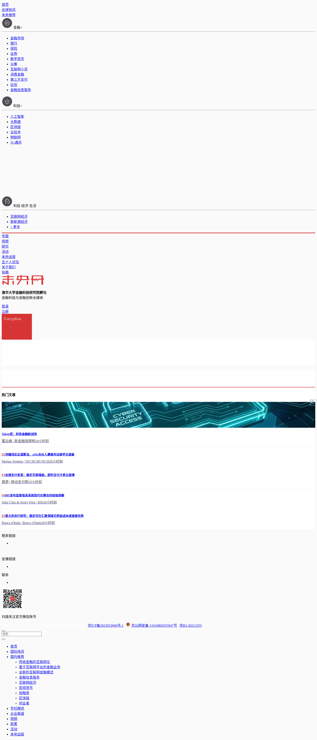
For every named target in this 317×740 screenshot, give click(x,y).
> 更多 (15, 227)
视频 (5, 241)
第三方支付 (19, 79)
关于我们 (9, 267)
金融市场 (17, 38)
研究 (5, 246)
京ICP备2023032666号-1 (106, 625)
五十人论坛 (10, 262)
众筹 (13, 64)
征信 (13, 85)
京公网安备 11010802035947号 (154, 625)
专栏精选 (17, 708)
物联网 (15, 137)
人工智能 (17, 116)
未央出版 (9, 257)
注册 (5, 311)
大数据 (15, 122)
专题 (5, 236)
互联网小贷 (19, 69)
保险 (13, 48)
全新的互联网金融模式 (36, 672)
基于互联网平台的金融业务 (39, 667)
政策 (13, 724)
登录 (5, 306)
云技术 (15, 132)
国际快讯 (17, 651)
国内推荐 (17, 657)
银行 (13, 43)
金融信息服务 (20, 90)
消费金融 (17, 74)
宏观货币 (26, 688)
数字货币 (17, 59)
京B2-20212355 (190, 625)
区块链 (15, 127)
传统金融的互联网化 (34, 662)
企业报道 (17, 713)
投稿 (5, 272)
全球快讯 (9, 10)
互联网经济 (19, 216)
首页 (5, 4)
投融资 (24, 693)
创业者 (24, 703)
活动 (5, 251)
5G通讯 (16, 142)
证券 (13, 54)
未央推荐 (9, 15)
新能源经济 (19, 222)
